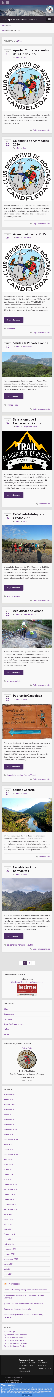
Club (24, 57)
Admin (18, 57)
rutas (30, 945)
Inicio (4, 25)
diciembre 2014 (10, 1244)
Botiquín (22, 1368)
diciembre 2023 (10, 1109)
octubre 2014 (9, 1254)
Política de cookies (44, 1368)
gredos (10, 596)
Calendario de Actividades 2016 (31, 142)
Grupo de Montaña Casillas (15, 1346)
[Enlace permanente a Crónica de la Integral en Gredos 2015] (27, 544)
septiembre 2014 (11, 1259)
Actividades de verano (28, 611)
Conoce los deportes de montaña (17, 1309)
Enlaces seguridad (25, 1371)
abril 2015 (8, 1224)
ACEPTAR (27, 1395)
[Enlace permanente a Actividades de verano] (27, 633)
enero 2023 (8, 1114)
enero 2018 (8, 1149)
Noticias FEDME (13, 1284)
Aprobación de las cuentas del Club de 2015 (31, 52)
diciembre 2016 (10, 1184)
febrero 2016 (9, 1194)
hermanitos (23, 945)
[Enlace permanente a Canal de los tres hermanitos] (27, 894)
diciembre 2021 (10, 1124)
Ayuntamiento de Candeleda (15, 1334)
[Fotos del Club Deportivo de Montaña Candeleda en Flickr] (7, 2)
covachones (12, 945)
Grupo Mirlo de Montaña (14, 1340)
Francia (10, 405)
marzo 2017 (8, 1169)
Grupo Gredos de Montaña (15, 1337)
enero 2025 (8, 1100)
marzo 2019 (8, 1134)
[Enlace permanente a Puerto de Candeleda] (27, 721)
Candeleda (11, 775)
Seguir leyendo (13, 320)
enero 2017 (8, 1179)
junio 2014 (8, 1269)
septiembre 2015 (11, 1209)
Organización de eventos (14, 1024)
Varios (29, 238)
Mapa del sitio (42, 1362)
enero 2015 (8, 1239)
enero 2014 (8, 1274)
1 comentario (44, 504)
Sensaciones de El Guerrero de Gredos (27, 421)
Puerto (26, 775)
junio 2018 (8, 1144)
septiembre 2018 (11, 1139)
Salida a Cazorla (24, 790)
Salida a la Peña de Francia (30, 343)
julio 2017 (8, 1159)
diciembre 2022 (10, 1119)
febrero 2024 (9, 1104)
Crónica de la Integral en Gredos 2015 (29, 516)
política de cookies (8, 1393)
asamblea (11, 328)
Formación (27, 614)
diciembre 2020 (10, 1129)
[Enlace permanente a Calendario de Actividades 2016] (27, 176)
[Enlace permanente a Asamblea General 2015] (27, 267)
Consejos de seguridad (27, 1362)
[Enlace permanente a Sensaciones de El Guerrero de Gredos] (27, 450)
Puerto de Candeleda (27, 695)
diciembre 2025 (10, 1095)
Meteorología (9, 1332)
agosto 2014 (9, 1264)
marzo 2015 (8, 1229)
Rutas (25, 347)
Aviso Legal (42, 1365)
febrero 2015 (9, 1234)
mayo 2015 (8, 1219)
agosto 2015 (9, 1214)
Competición (27, 427)
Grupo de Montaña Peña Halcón (17, 1343)
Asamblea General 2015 (29, 234)
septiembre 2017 (11, 1154)
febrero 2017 (9, 1174)
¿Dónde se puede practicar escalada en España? (23, 1303)
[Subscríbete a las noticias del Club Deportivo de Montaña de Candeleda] (3, 2)
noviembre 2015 (10, 1204)
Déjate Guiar (27, 1048)
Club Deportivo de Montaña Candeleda (19, 19)
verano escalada (13, 681)
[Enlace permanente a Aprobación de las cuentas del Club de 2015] (27, 86)
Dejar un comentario (41, 130)
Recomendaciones (26, 1360)
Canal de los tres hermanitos (24, 869)
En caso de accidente (26, 1365)
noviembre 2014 (10, 1249)
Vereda (33, 775)
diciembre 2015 (10, 1199)
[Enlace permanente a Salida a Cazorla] (27, 815)
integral (17, 596)
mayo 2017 (8, 1164)
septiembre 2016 (11, 1189)
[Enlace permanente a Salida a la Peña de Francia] (27, 364)
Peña (16, 405)
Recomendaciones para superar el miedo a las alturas (25, 1290)
